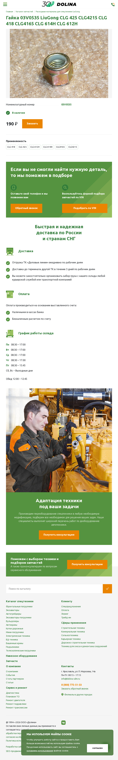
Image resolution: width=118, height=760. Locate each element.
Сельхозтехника (69, 635)
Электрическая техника (18, 636)
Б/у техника (12, 639)
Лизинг (64, 614)
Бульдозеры (12, 621)
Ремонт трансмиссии (16, 707)
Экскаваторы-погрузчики (18, 617)
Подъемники (12, 647)
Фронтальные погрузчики (19, 606)
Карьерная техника (71, 639)
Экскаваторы (12, 610)
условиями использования (40, 750)
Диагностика (12, 693)
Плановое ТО (13, 696)
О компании (12, 671)
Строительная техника (73, 628)
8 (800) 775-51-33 (71, 684)
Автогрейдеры (13, 614)
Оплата (65, 610)
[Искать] (107, 588)
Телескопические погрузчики (21, 650)
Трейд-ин (66, 617)
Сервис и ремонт (16, 687)
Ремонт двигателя (15, 700)
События (10, 675)
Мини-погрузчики (15, 632)
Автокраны (11, 625)
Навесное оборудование (21, 655)
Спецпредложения (71, 606)
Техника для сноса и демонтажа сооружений (84, 646)
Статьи (9, 682)
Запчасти (12, 661)
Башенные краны (14, 643)
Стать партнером (15, 679)
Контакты (67, 666)
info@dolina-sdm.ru (70, 679)
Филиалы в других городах (78, 694)
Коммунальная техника (73, 631)
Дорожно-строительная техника (78, 642)
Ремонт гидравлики (16, 704)
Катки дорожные (14, 628)
